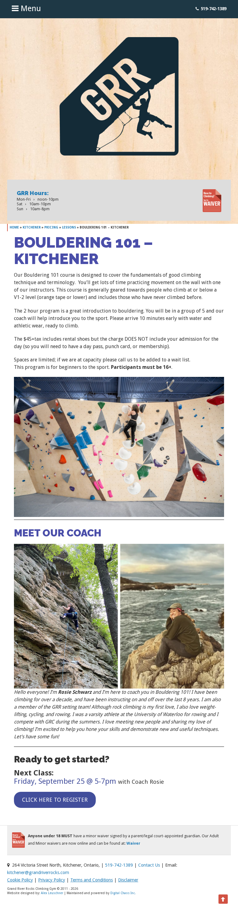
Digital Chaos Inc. (123, 893)
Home (14, 227)
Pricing (51, 227)
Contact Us (149, 865)
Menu (30, 8)
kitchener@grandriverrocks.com (38, 872)
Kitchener (32, 227)
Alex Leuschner (52, 893)
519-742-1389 (213, 8)
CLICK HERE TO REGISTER (55, 799)
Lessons (69, 227)
